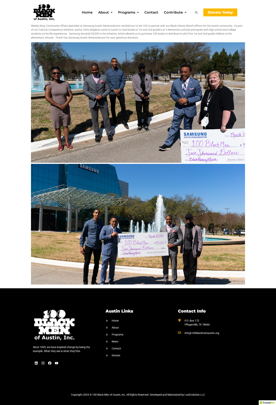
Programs (126, 12)
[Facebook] (49, 363)
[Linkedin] (36, 363)
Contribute (173, 12)
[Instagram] (43, 363)
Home (87, 12)
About (103, 12)
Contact (151, 12)
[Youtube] (56, 363)
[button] (105, 12)
